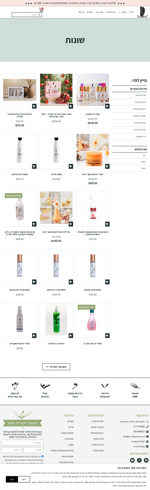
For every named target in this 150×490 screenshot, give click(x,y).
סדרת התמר (140, 95)
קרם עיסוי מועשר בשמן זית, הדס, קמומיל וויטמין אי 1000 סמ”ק (19, 233)
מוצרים (123, 12)
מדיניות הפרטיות (66, 462)
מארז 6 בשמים (93, 114)
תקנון (71, 444)
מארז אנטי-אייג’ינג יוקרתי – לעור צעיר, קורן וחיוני (56, 115)
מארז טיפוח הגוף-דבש (92, 174)
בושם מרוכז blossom (20, 289)
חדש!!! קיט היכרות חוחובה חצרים (19, 115)
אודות (131, 12)
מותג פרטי (99, 12)
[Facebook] (146, 460)
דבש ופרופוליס (139, 109)
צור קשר (81, 12)
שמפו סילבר (56, 174)
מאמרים (90, 12)
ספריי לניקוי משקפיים (20, 343)
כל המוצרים (141, 136)
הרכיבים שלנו (111, 12)
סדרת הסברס (140, 129)
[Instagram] (139, 460)
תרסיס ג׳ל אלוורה (56, 343)
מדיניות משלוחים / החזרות (62, 450)
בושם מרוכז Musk (92, 289)
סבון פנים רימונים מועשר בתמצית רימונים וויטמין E (93, 233)
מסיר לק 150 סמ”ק (93, 343)
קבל (11, 479)
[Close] (147, 466)
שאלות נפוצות (67, 433)
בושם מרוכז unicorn (56, 289)
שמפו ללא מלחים (20, 174)
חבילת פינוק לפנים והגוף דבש (56, 232)
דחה (24, 479)
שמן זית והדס (140, 122)
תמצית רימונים (139, 115)
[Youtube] (132, 460)
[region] (75, 477)
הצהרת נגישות (68, 456)
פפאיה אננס (140, 102)
